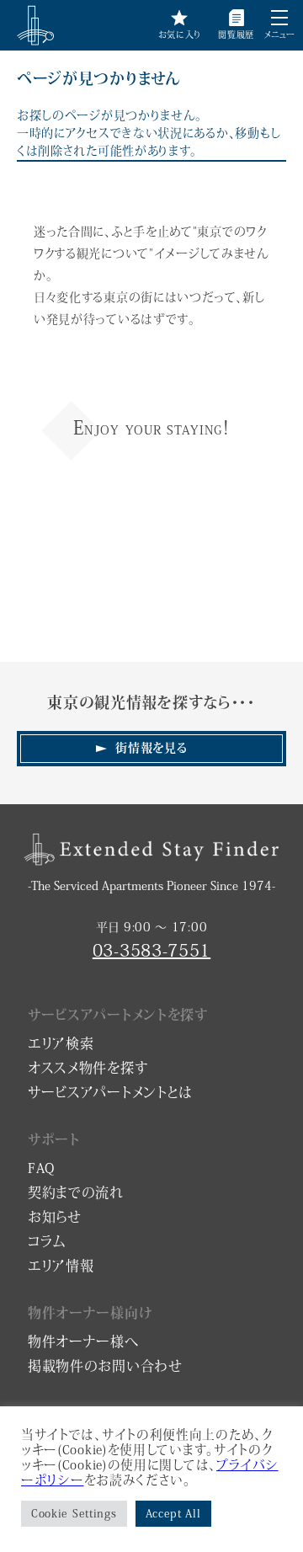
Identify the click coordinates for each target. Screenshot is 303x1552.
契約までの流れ (76, 1192)
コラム (47, 1241)
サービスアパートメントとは (110, 1092)
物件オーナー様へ (83, 1341)
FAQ (41, 1168)
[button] (279, 17)
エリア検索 (61, 1043)
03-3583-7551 (151, 949)
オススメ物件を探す (88, 1068)
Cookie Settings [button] (74, 1513)
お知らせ (55, 1217)
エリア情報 (61, 1265)
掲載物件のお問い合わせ (105, 1366)
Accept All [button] (173, 1513)
